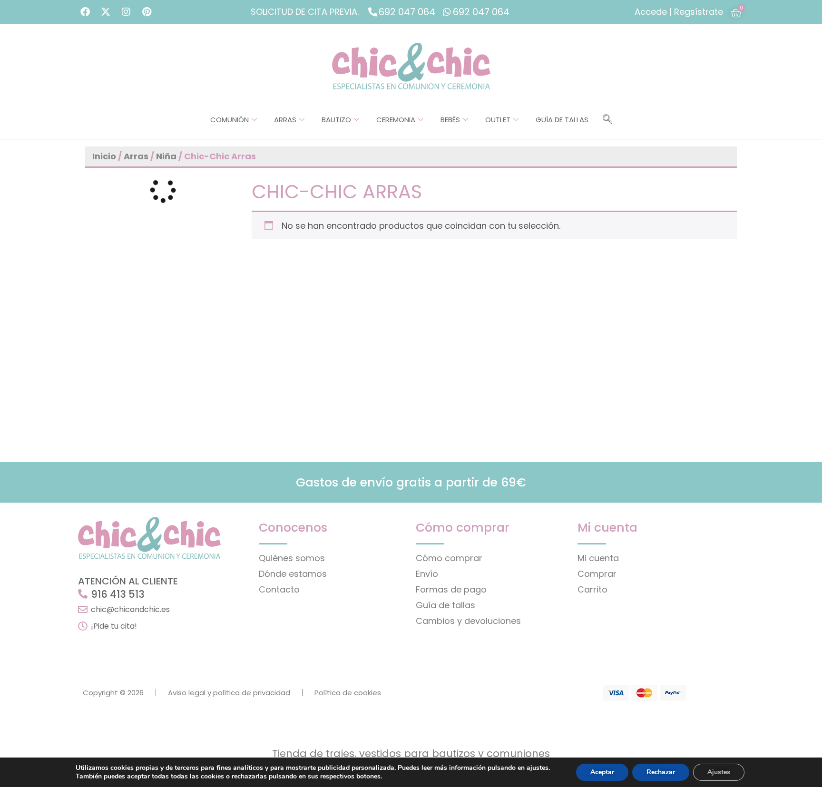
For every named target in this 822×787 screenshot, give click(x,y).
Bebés (450, 120)
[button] (607, 119)
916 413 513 (118, 594)
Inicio (104, 156)
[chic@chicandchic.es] (83, 609)
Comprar (596, 574)
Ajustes (718, 772)
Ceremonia (395, 120)
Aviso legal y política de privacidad (229, 693)
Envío (427, 574)
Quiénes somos (292, 558)
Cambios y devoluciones (468, 621)
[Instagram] (126, 12)
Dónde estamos (293, 574)
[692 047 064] (372, 11)
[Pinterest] (146, 12)
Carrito (592, 589)
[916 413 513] (83, 594)
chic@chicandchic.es (130, 609)
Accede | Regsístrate (679, 12)
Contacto (279, 589)
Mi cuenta (598, 558)
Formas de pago (451, 589)
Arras (285, 120)
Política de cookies (347, 693)
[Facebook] (85, 12)
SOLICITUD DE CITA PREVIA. (305, 12)
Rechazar (660, 772)
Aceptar (602, 772)
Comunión (229, 120)
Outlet (497, 120)
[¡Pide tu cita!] (83, 626)
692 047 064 (407, 12)
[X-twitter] (105, 12)
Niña (166, 156)
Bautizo (336, 120)
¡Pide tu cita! (114, 626)
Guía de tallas (562, 120)
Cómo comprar (449, 558)
